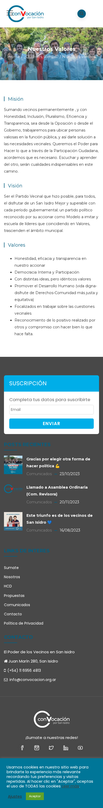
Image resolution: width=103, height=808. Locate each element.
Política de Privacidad (23, 623)
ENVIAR (51, 423)
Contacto (13, 614)
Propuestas (14, 595)
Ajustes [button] (15, 796)
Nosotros (12, 577)
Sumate (11, 567)
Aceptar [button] (35, 796)
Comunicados (17, 604)
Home (13, 56)
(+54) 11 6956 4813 (24, 670)
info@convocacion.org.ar (32, 679)
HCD (8, 586)
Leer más (70, 786)
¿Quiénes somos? (41, 56)
